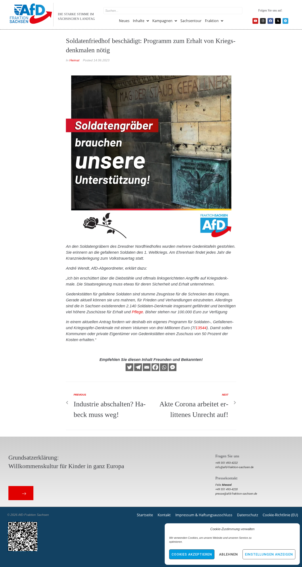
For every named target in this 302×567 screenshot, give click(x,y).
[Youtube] (255, 21)
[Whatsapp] (164, 367)
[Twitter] (129, 367)
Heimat (74, 60)
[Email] (147, 367)
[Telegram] (285, 21)
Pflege (137, 312)
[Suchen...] (172, 10)
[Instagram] (263, 21)
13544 (200, 328)
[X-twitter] (278, 21)
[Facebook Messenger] (172, 367)
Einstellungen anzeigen (269, 554)
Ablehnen (228, 554)
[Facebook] (270, 21)
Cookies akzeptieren (192, 554)
